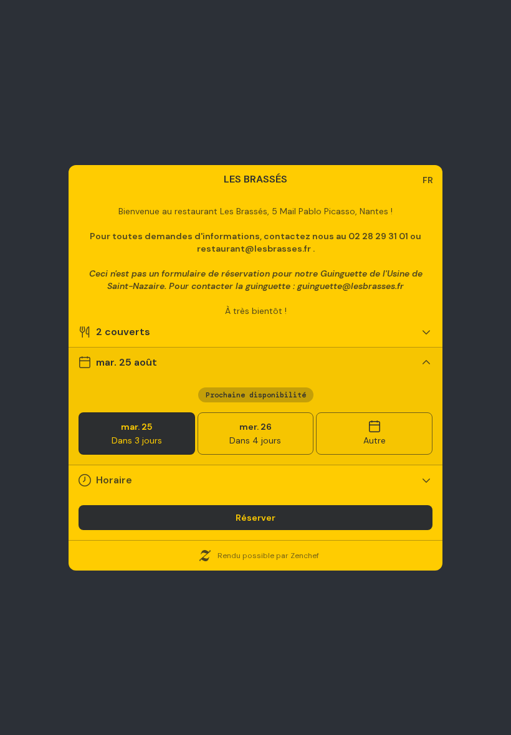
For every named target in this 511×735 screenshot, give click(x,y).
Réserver (255, 517)
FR (428, 180)
